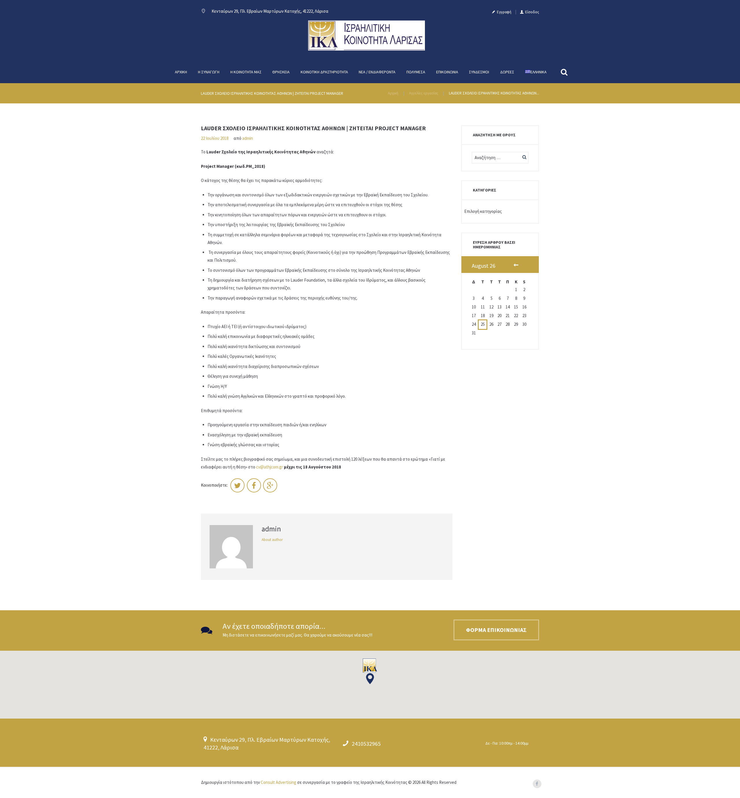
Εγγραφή (504, 12)
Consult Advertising (278, 782)
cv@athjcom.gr (269, 467)
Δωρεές (507, 72)
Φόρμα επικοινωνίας (496, 629)
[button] (370, 671)
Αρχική (181, 72)
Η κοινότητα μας (246, 72)
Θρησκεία (281, 72)
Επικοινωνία (447, 72)
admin (247, 138)
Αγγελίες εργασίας (423, 93)
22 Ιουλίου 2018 (214, 138)
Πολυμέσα (415, 72)
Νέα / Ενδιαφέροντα (377, 72)
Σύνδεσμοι (479, 72)
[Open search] (565, 72)
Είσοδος (532, 12)
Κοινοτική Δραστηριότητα (324, 72)
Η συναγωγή (208, 72)
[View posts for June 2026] (516, 265)
